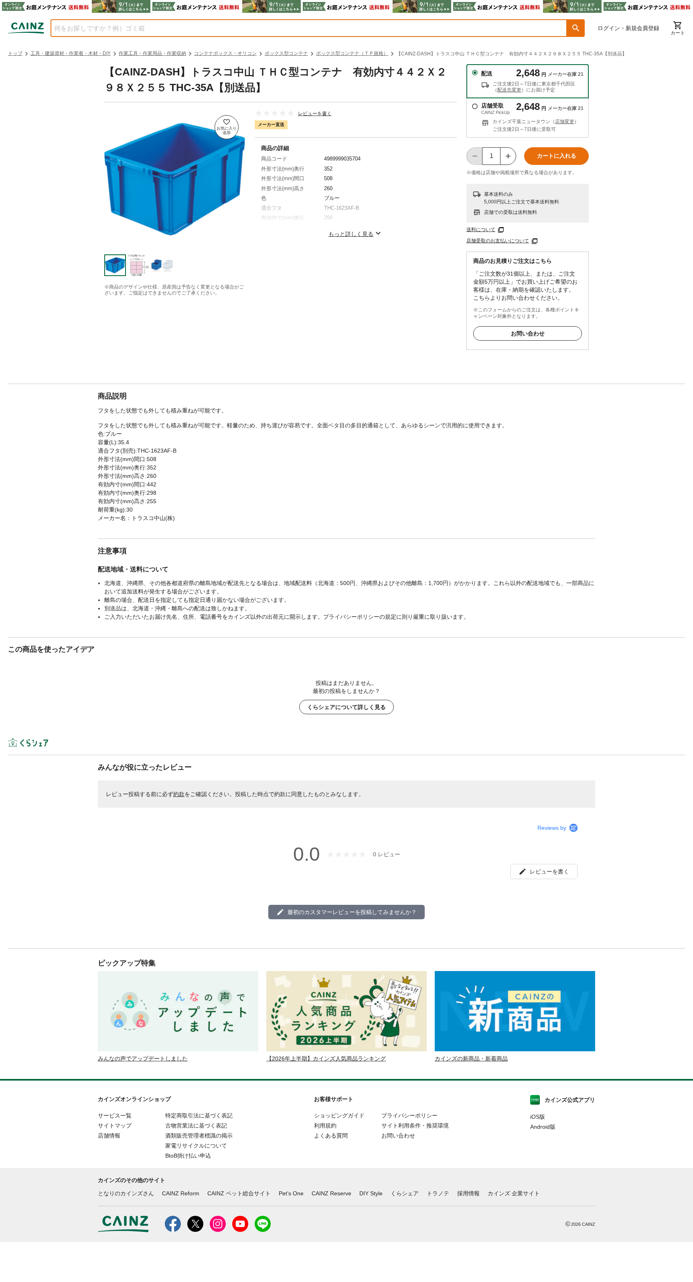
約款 (178, 794)
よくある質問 (331, 1135)
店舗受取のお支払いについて (497, 241)
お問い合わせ (528, 333)
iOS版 (537, 1116)
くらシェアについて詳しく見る (346, 707)
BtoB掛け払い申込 (188, 1155)
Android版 (542, 1127)
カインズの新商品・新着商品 (471, 1058)
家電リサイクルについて (196, 1145)
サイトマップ (115, 1125)
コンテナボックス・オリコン (225, 53)
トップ (15, 53)
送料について (480, 229)
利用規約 (325, 1125)
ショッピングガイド (339, 1115)
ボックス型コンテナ (286, 53)
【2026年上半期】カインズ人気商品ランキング (326, 1058)
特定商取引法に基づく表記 (199, 1115)
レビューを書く (315, 113)
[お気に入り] (227, 127)
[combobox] (302, 28)
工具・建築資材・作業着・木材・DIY (70, 53)
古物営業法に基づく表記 (196, 1125)
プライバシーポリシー (409, 1115)
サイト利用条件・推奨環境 (415, 1125)
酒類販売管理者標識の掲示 (199, 1135)
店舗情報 (109, 1135)
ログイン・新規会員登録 (628, 28)
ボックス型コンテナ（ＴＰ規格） (352, 53)
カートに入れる (556, 155)
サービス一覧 (115, 1115)
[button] (576, 28)
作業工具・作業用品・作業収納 (152, 53)
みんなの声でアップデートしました (143, 1058)
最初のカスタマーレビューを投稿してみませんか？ (352, 912)
